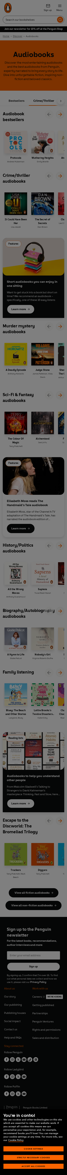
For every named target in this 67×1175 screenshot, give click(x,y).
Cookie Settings (33, 1148)
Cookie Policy (16, 1140)
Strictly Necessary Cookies (33, 1157)
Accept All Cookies (33, 1166)
